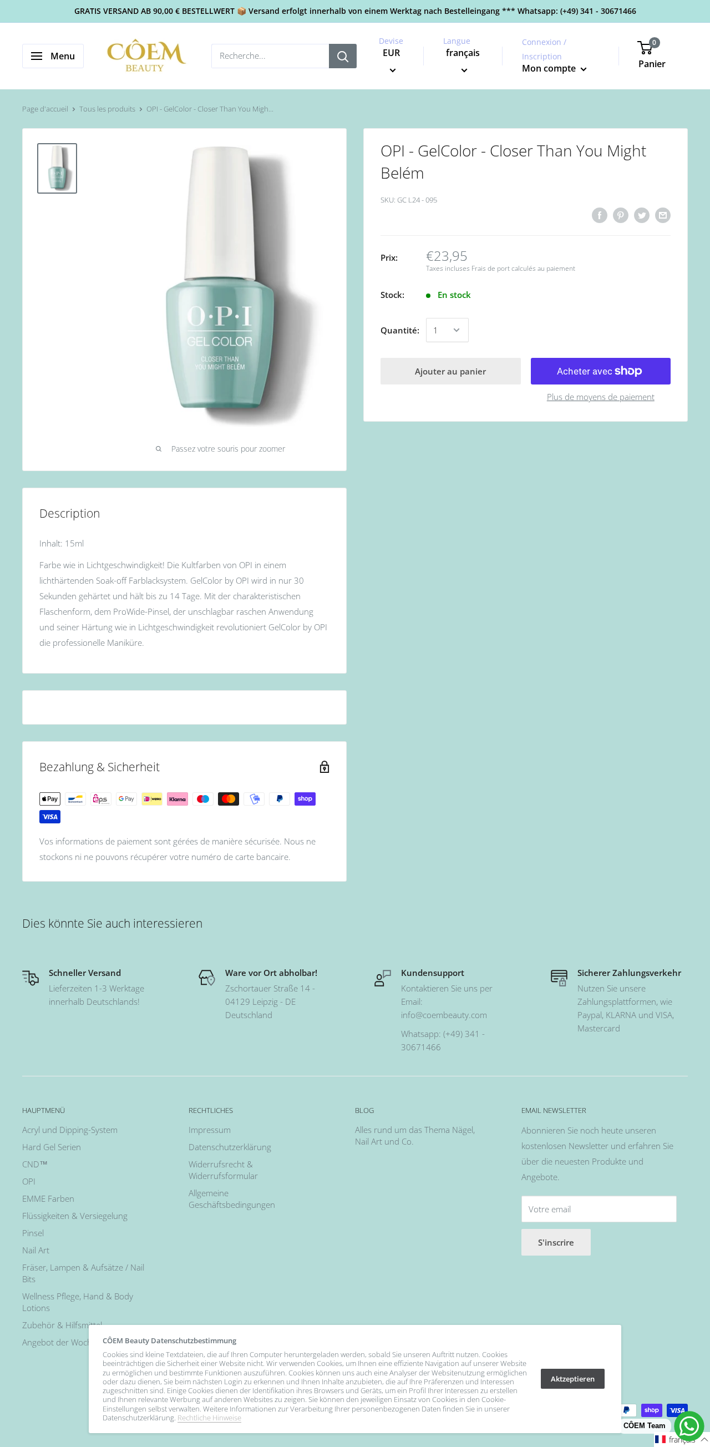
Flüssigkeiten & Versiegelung (75, 1215)
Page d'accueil (45, 109)
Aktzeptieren (573, 1379)
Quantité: (400, 330)
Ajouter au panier (450, 371)
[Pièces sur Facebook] (599, 214)
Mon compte (550, 68)
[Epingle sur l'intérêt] (620, 214)
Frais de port (490, 268)
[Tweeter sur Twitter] (642, 214)
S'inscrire (556, 1242)
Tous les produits (107, 109)
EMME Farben (48, 1198)
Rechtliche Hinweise (209, 1418)
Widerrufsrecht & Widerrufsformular (223, 1169)
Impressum (210, 1129)
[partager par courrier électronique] (663, 214)
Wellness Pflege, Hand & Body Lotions (77, 1302)
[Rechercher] (343, 56)
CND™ (35, 1164)
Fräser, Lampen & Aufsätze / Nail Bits (83, 1273)
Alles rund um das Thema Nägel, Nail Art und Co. (415, 1135)
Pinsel (33, 1232)
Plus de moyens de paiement (601, 396)
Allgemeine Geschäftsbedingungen (232, 1198)
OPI (29, 1181)
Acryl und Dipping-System (70, 1129)
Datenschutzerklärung (230, 1146)
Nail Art (35, 1250)
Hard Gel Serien (51, 1146)
